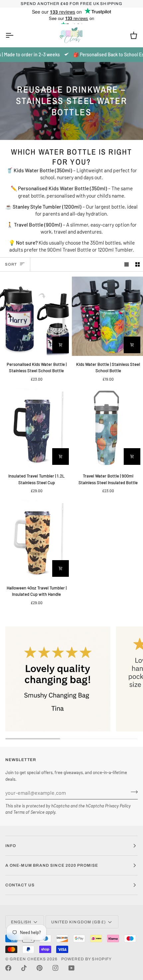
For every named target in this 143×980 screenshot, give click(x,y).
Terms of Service (29, 812)
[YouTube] (71, 968)
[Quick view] (60, 345)
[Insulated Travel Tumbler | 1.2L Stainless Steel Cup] (36, 428)
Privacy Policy (118, 805)
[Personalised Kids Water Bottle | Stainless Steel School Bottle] (36, 316)
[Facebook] (8, 968)
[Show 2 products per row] (137, 264)
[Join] (132, 791)
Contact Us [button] (20, 885)
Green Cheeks (28, 959)
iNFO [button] (10, 845)
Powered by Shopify (86, 959)
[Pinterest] (40, 968)
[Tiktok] (24, 968)
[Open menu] (15, 35)
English (21, 922)
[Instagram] (56, 968)
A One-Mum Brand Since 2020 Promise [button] (51, 865)
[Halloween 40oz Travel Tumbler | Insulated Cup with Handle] (36, 539)
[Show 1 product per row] (126, 264)
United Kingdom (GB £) (78, 922)
